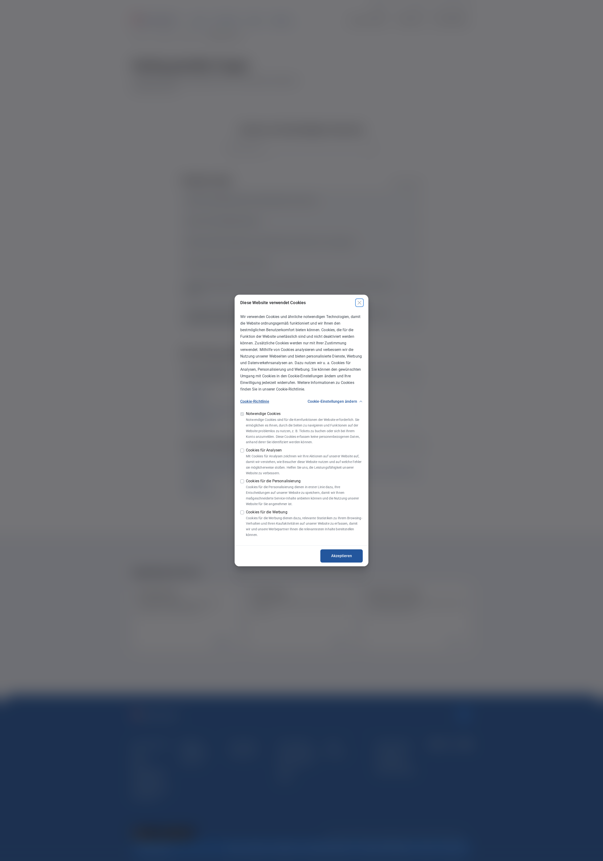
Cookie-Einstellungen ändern (332, 401)
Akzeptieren (341, 556)
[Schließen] (359, 302)
